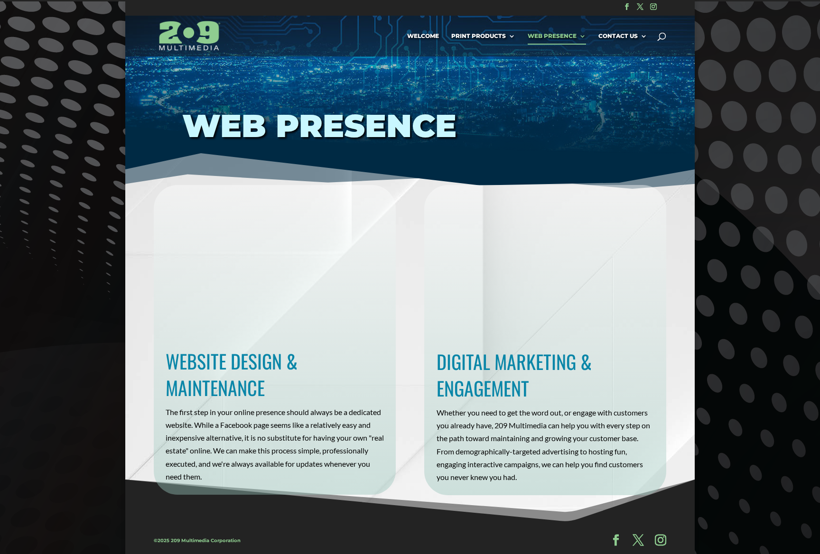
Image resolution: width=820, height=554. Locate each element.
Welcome (423, 36)
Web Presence (552, 36)
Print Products (478, 36)
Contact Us (618, 36)
